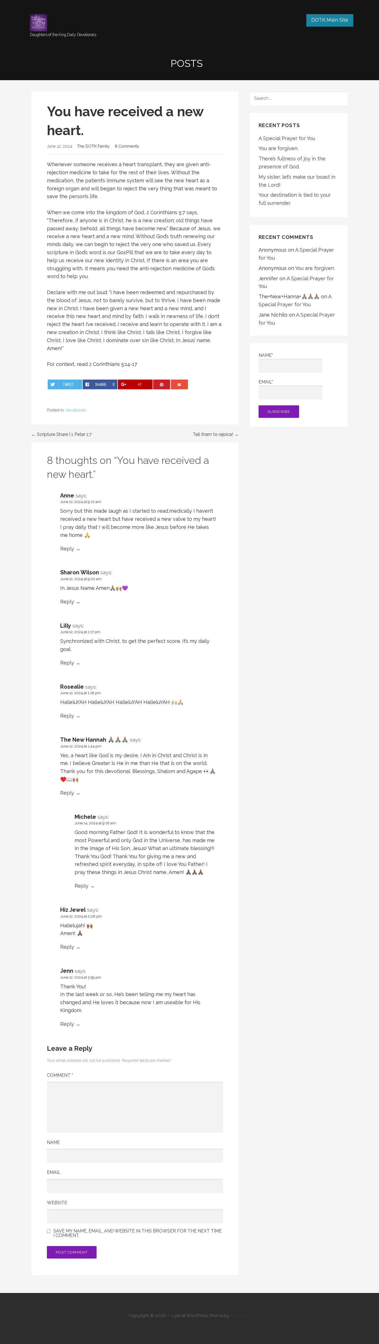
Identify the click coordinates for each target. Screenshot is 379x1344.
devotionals (75, 410)
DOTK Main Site (329, 20)
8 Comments (127, 146)
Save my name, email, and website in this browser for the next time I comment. (137, 1233)
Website (57, 1202)
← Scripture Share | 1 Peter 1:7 (61, 434)
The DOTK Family (93, 146)
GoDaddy (241, 1315)
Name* (266, 355)
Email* (266, 382)
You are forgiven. (278, 148)
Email (53, 1172)
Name (53, 1142)
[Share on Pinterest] (161, 384)
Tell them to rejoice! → (216, 434)
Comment (60, 1075)
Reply (67, 549)
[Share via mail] (179, 384)
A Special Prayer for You (287, 138)
